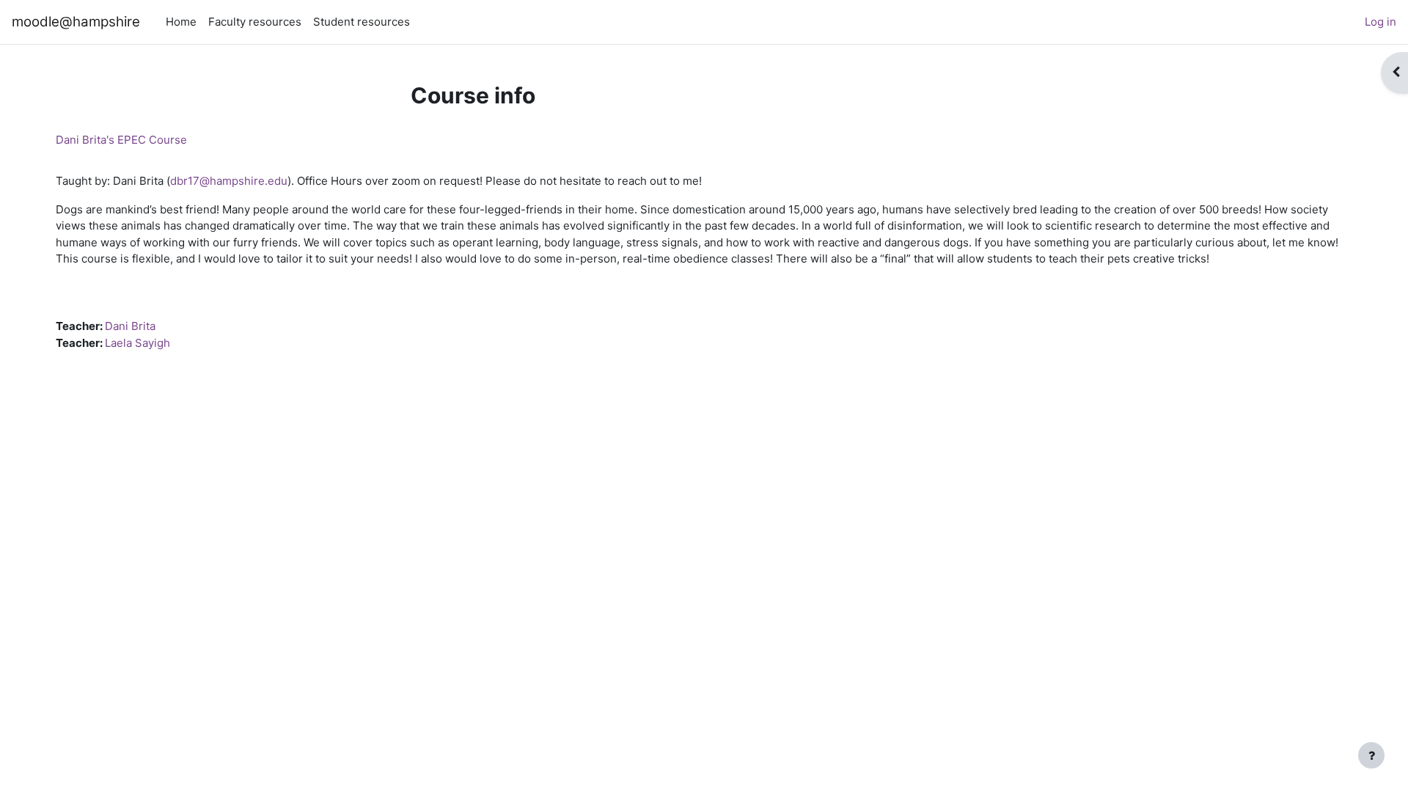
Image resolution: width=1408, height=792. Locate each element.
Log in (1380, 22)
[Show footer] (1371, 755)
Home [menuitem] (181, 22)
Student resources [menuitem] (361, 22)
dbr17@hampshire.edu (228, 181)
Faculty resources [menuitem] (254, 22)
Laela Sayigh (137, 343)
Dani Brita (130, 326)
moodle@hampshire (76, 21)
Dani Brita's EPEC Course (121, 140)
